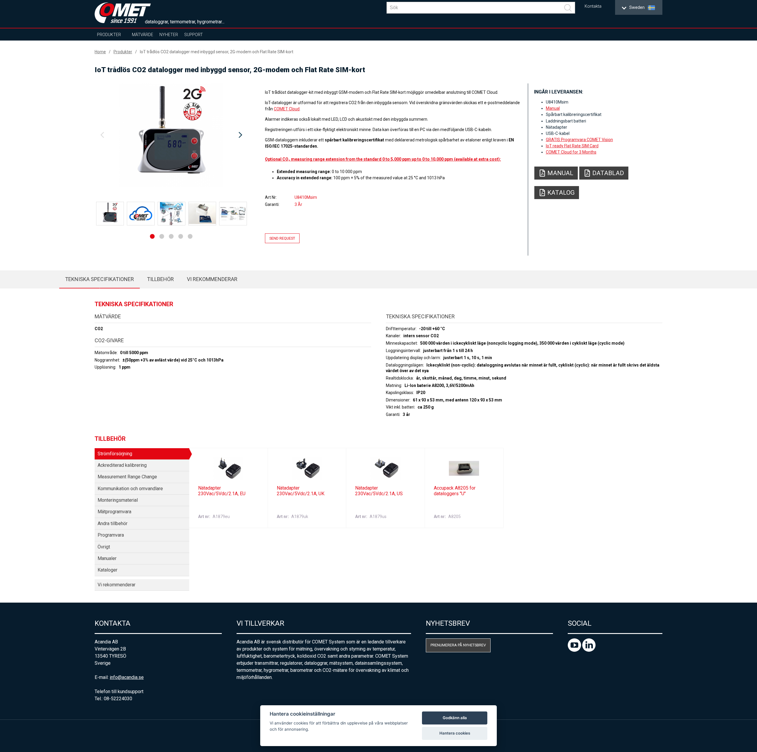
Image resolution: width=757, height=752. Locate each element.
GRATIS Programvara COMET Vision (579, 139)
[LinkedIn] (589, 650)
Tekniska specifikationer (99, 279)
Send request (282, 238)
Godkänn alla (455, 717)
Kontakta (593, 6)
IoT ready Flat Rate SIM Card (572, 145)
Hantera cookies (454, 733)
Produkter (109, 34)
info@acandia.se (127, 677)
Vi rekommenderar (212, 279)
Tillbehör (160, 279)
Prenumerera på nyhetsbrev (458, 645)
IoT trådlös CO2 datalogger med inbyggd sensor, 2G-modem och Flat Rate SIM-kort (216, 51)
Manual (553, 108)
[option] (171, 135)
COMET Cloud (287, 108)
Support (193, 34)
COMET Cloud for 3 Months (571, 152)
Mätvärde (142, 34)
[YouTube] (575, 650)
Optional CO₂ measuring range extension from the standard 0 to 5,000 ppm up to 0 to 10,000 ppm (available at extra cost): (383, 159)
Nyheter (168, 34)
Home (100, 51)
